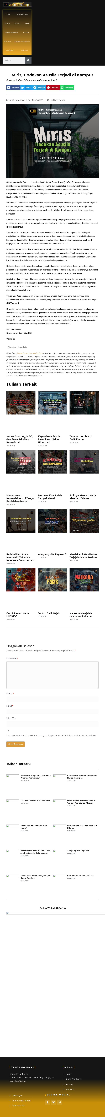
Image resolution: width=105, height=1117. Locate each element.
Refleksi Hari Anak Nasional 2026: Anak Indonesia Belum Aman (20, 557)
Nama (10, 693)
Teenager (10, 50)
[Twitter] (53, 1102)
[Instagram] (59, 1102)
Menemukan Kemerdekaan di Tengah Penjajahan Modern (20, 498)
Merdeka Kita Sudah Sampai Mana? (50, 497)
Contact (24, 50)
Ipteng (26, 32)
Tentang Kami (22, 14)
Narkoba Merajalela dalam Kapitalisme (81, 615)
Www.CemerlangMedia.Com (30, 353)
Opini (27, 23)
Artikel (18, 23)
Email (9, 705)
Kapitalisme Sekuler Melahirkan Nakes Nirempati (49, 439)
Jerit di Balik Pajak (49, 613)
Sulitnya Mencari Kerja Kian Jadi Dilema (83, 497)
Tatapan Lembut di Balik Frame (81, 438)
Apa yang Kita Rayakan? (52, 554)
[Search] (28, 60)
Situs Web (11, 718)
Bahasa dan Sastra (22, 41)
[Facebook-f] (47, 1102)
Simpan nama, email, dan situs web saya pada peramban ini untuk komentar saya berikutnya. (51, 735)
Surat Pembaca (11, 32)
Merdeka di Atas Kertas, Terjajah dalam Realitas (83, 556)
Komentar (12, 658)
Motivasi (7, 41)
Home (8, 14)
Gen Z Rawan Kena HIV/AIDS (80, 876)
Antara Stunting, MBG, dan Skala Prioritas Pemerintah (19, 439)
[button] (13, 87)
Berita (7, 23)
